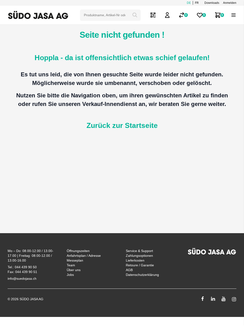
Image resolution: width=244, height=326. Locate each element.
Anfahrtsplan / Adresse (84, 256)
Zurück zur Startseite (122, 125)
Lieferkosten (135, 260)
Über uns (74, 270)
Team (71, 265)
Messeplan (75, 260)
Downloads (211, 3)
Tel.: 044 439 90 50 (22, 267)
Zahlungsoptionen (139, 256)
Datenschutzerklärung (142, 275)
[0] (181, 15)
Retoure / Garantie (140, 265)
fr (197, 3)
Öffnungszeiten (78, 251)
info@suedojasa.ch (22, 278)
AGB (129, 270)
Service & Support (139, 251)
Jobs (70, 275)
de (189, 3)
